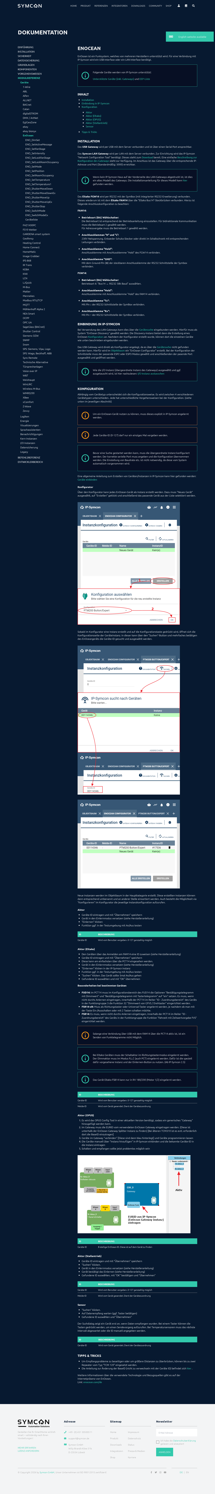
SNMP (26, 340)
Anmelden (164, 1452)
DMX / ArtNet (30, 117)
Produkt (86, 5)
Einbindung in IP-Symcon (95, 103)
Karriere (132, 1457)
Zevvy (26, 410)
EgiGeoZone (30, 122)
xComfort (28, 401)
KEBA (26, 269)
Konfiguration (89, 106)
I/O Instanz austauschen (151, 373)
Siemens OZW (31, 335)
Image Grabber (31, 256)
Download (147, 157)
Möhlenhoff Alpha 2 (34, 309)
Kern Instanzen (28, 438)
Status (131, 1444)
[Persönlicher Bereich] (178, 6)
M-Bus (26, 286)
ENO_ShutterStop (35, 206)
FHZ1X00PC (29, 225)
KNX (25, 273)
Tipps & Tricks (89, 131)
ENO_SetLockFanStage (37, 157)
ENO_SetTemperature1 (38, 184)
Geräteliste (31, 219)
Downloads (138, 5)
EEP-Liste (144, 78)
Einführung (26, 47)
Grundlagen (26, 64)
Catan (26, 108)
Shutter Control (31, 331)
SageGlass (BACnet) (34, 326)
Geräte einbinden (87, 479)
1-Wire (26, 86)
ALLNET (27, 100)
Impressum (133, 1432)
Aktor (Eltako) (93, 115)
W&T (25, 375)
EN (187, 1472)
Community (155, 5)
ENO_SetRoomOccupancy (39, 175)
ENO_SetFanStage (35, 148)
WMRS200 (28, 393)
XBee (26, 397)
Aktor (89, 112)
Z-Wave (27, 406)
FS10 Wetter (30, 229)
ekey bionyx (29, 131)
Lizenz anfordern (28, 1450)
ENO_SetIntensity (35, 153)
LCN (25, 278)
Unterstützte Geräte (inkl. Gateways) (113, 78)
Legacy (24, 451)
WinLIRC (27, 384)
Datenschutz (134, 1438)
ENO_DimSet (32, 139)
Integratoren (119, 5)
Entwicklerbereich (30, 461)
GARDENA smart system (36, 233)
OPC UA (27, 322)
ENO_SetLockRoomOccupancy (42, 161)
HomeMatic (29, 251)
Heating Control (32, 242)
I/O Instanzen (27, 442)
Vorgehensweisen (30, 73)
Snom (26, 344)
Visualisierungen (29, 425)
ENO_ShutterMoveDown (39, 188)
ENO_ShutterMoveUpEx (38, 201)
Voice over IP (30, 370)
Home (73, 5)
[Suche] (193, 6)
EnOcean (28, 135)
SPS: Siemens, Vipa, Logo (36, 348)
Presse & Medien (136, 1450)
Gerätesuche (146, 329)
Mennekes (28, 295)
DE (181, 1472)
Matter (27, 291)
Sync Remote (30, 357)
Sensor (89, 126)
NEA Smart (29, 313)
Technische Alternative (35, 362)
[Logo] (30, 6)
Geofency (28, 238)
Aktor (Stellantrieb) (96, 122)
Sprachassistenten (30, 429)
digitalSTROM (30, 113)
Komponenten (27, 69)
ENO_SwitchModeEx (36, 215)
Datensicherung (29, 60)
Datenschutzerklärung (184, 1440)
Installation (26, 51)
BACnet (27, 104)
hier (185, 180)
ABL (25, 91)
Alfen (26, 95)
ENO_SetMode (33, 166)
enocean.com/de (92, 1382)
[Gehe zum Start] (209, 1476)
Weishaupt (29, 379)
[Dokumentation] (186, 6)
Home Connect (31, 247)
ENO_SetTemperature (37, 179)
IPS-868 (27, 260)
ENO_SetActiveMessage (38, 144)
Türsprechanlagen (33, 366)
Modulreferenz (29, 78)
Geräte (24, 82)
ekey (25, 126)
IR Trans (27, 264)
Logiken (24, 416)
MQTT (26, 304)
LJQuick (27, 282)
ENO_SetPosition (34, 170)
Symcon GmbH (47, 1472)
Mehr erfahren (27, 1447)
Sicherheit (24, 55)
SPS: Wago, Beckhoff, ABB (37, 353)
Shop (168, 5)
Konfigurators (96, 336)
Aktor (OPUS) (93, 119)
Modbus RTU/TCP (32, 300)
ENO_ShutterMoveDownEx (40, 192)
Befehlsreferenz (29, 457)
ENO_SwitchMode (35, 210)
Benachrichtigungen (31, 434)
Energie (24, 420)
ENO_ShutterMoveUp (37, 197)
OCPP (26, 317)
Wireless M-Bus (31, 388)
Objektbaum (118, 350)
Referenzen (101, 5)
